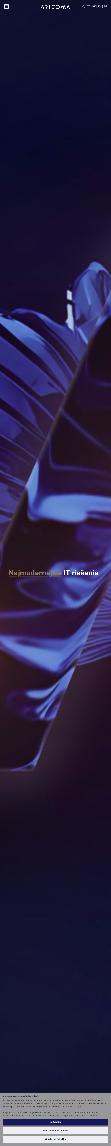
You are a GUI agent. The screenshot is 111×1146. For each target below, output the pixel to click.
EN (100, 6)
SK (94, 6)
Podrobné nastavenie (55, 1130)
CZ (88, 6)
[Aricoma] (55, 6)
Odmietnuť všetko (55, 1139)
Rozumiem (55, 1122)
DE (105, 6)
